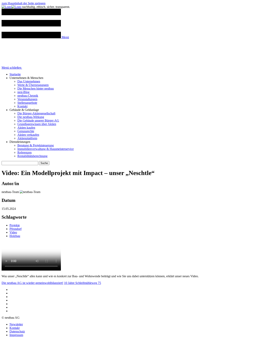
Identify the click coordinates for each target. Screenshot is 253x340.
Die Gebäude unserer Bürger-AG (38, 120)
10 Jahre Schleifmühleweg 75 (82, 283)
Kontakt (22, 106)
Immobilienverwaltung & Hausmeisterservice (45, 149)
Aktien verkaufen (28, 134)
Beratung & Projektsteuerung (35, 145)
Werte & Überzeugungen (33, 85)
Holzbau (14, 236)
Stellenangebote (27, 102)
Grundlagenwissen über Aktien (36, 124)
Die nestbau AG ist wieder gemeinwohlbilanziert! (32, 283)
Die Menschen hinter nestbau (35, 88)
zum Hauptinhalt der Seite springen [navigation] (23, 3)
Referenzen (24, 152)
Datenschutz (17, 331)
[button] (35, 37)
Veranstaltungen (27, 99)
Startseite (15, 74)
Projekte (14, 225)
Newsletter (16, 324)
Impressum (16, 335)
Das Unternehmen (28, 81)
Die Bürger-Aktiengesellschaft (36, 113)
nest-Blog (23, 92)
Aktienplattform (27, 138)
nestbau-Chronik (27, 95)
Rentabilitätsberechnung (32, 156)
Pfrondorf (15, 228)
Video (13, 232)
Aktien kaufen (26, 127)
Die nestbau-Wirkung (30, 117)
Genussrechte (25, 131)
